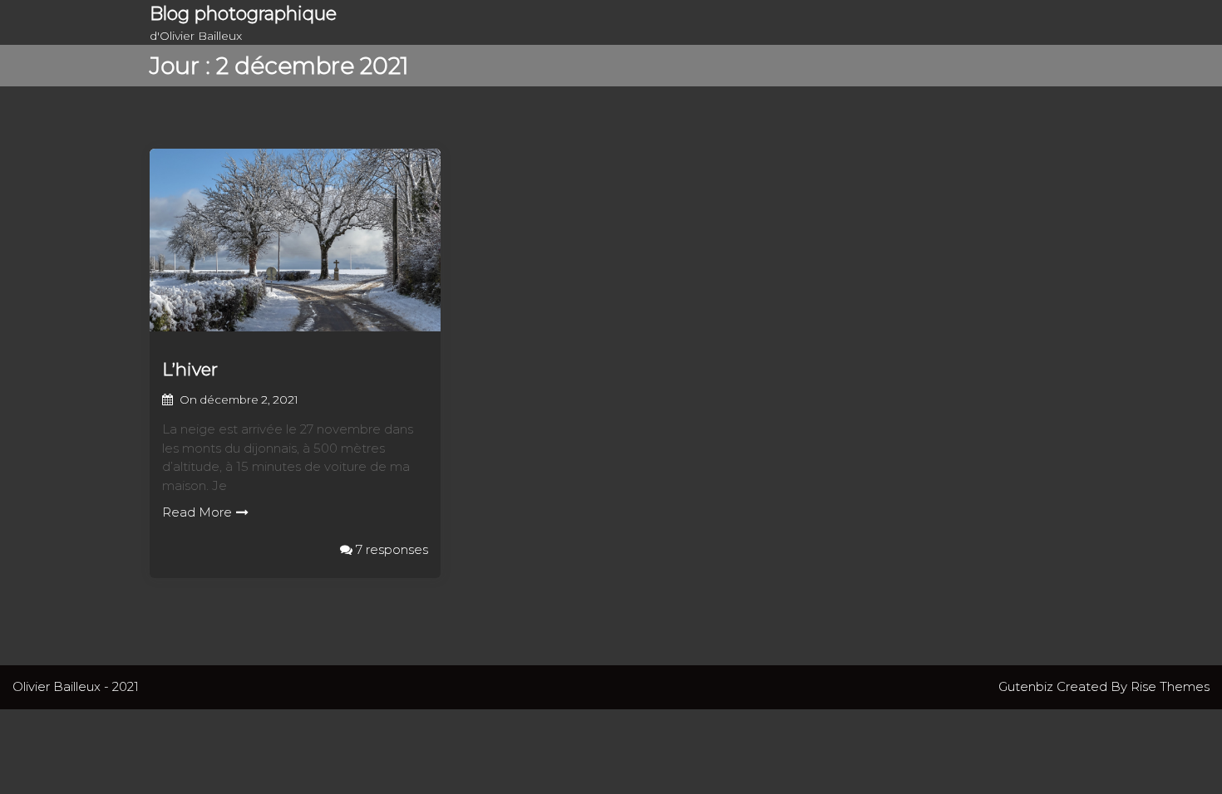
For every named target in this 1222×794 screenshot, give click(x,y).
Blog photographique (243, 13)
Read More (197, 512)
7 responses (390, 549)
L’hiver (190, 369)
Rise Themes (1170, 686)
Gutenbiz (1027, 686)
